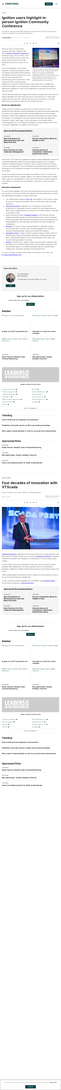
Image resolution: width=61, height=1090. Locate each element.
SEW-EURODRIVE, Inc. (39, 392)
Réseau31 (9, 226)
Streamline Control (12, 233)
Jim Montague (6, 37)
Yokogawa (35, 402)
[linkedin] (27, 43)
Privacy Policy (53, 1082)
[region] (30, 1085)
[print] (58, 43)
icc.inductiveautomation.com (11, 255)
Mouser (5, 404)
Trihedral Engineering (9, 554)
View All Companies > (30, 408)
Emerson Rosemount (9, 389)
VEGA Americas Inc (38, 397)
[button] (3, 4)
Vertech (8, 242)
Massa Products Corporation (11, 399)
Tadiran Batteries (37, 394)
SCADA (4, 12)
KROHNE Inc (6, 397)
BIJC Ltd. (29, 199)
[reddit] (33, 43)
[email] (36, 43)
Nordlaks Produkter (30, 215)
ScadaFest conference (43, 556)
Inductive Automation (9, 394)
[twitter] (30, 43)
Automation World (49, 581)
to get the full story (27, 583)
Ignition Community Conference (17, 53)
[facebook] (25, 43)
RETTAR (34, 389)
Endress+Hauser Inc (9, 392)
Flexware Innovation (13, 206)
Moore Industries (8, 402)
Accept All (30, 1086)
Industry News (6, 478)
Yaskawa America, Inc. (39, 399)
